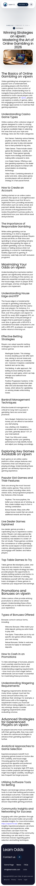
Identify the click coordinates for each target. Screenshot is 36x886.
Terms (20, 880)
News (19, 865)
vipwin (23, 98)
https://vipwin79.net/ (9, 824)
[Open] (31, 4)
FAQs (26, 865)
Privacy (13, 880)
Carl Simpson (19, 28)
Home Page (9, 865)
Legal (25, 880)
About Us (7, 880)
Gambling (9, 25)
